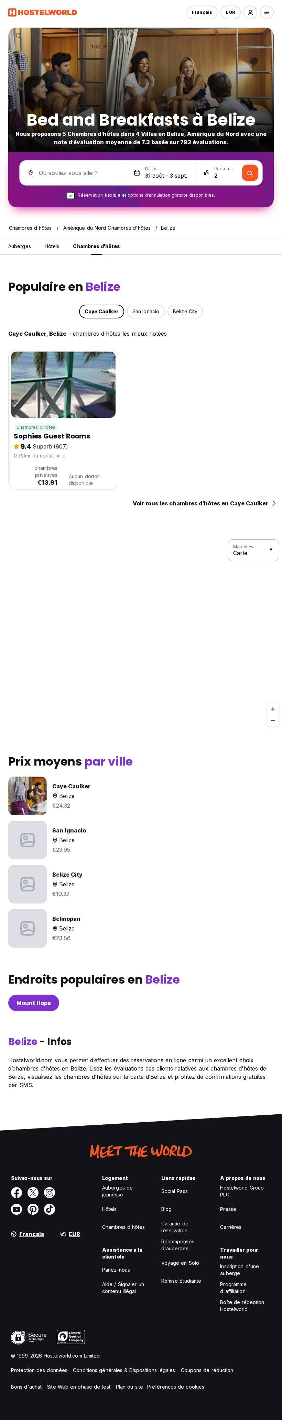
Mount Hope (34, 1002)
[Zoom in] (273, 709)
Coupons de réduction (207, 1370)
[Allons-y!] (250, 173)
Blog (166, 1209)
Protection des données (39, 1370)
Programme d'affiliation (233, 1287)
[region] (141, 633)
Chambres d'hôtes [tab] (96, 246)
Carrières (230, 1227)
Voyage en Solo (180, 1263)
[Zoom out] (273, 720)
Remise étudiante (181, 1281)
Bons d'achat (26, 1387)
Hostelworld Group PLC (242, 1191)
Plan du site (129, 1387)
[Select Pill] (250, 12)
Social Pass (174, 1191)
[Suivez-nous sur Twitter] (33, 1192)
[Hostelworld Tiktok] (49, 1209)
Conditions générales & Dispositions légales (124, 1370)
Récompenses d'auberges (177, 1245)
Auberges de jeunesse (117, 1191)
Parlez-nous (116, 1270)
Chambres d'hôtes (36, 427)
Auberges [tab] (19, 246)
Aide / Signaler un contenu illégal (123, 1287)
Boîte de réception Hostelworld (242, 1305)
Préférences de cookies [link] (175, 1387)
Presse (228, 1209)
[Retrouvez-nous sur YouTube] (16, 1209)
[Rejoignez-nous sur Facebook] (16, 1192)
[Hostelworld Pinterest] (33, 1209)
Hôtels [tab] (52, 246)
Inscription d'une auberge (239, 1269)
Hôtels (109, 1209)
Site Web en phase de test (78, 1387)
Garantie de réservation (174, 1227)
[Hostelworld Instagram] (49, 1192)
